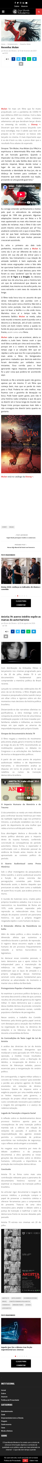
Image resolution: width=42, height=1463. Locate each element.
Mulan (22, 316)
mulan (11, 527)
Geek (3, 1415)
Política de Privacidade (10, 1400)
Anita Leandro (16, 1298)
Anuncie (24, 6)
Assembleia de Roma (30, 1298)
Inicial (3, 1390)
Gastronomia (6, 1424)
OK (25, 1460)
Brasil (4, 1301)
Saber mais (34, 1460)
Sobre (16, 6)
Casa (3, 1428)
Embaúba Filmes (18, 1304)
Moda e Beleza (6, 1431)
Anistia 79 (5, 1298)
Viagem (4, 1421)
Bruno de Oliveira (10, 51)
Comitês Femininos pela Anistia (19, 1301)
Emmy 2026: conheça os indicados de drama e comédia (20, 588)
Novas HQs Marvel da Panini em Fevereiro (21, 547)
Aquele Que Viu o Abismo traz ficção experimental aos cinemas (16, 1348)
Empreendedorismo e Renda (12, 1418)
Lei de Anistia (6, 1308)
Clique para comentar (21, 603)
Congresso (6, 1304)
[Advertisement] (21, 88)
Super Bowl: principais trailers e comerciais (21, 538)
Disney (4, 527)
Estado (28, 1304)
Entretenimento (7, 1411)
